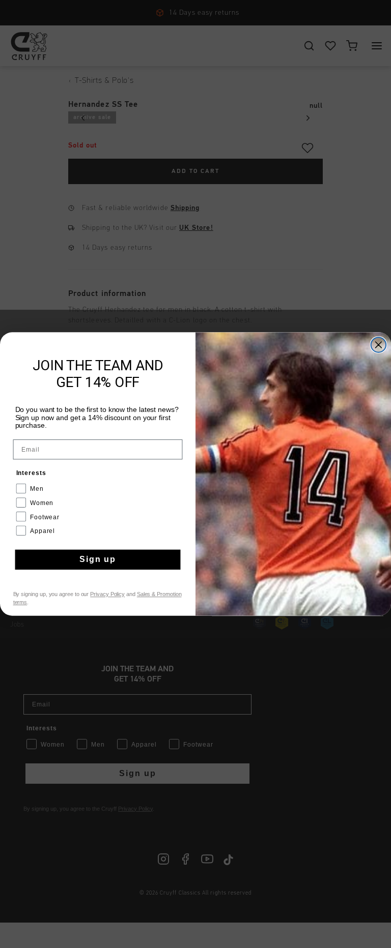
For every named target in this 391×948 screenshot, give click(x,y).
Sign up (97, 559)
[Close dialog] (378, 344)
